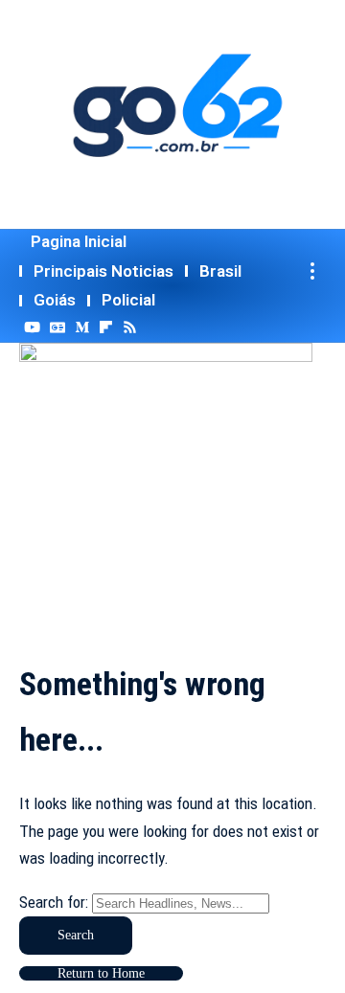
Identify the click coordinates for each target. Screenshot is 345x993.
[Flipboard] (106, 327)
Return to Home (101, 973)
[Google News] (57, 327)
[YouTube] (32, 327)
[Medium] (82, 327)
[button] (312, 271)
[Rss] (130, 327)
